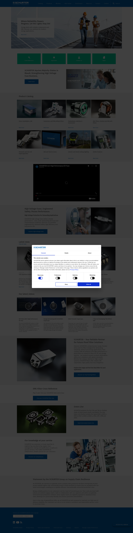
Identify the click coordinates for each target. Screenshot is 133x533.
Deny (66, 284)
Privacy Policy (74, 269)
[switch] (58, 278)
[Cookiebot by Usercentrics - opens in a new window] (92, 248)
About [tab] (89, 253)
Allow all (88, 284)
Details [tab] (66, 253)
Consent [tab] (43, 253)
